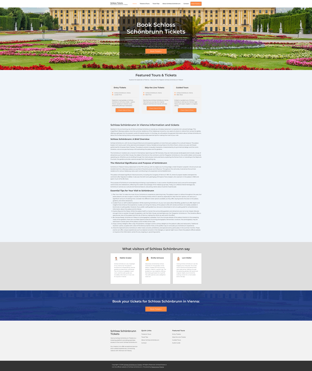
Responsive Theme (157, 367)
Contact (186, 3)
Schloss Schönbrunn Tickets (133, 364)
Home (135, 3)
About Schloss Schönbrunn (171, 3)
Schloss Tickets (116, 3)
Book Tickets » (196, 3)
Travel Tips (156, 3)
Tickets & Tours (145, 3)
